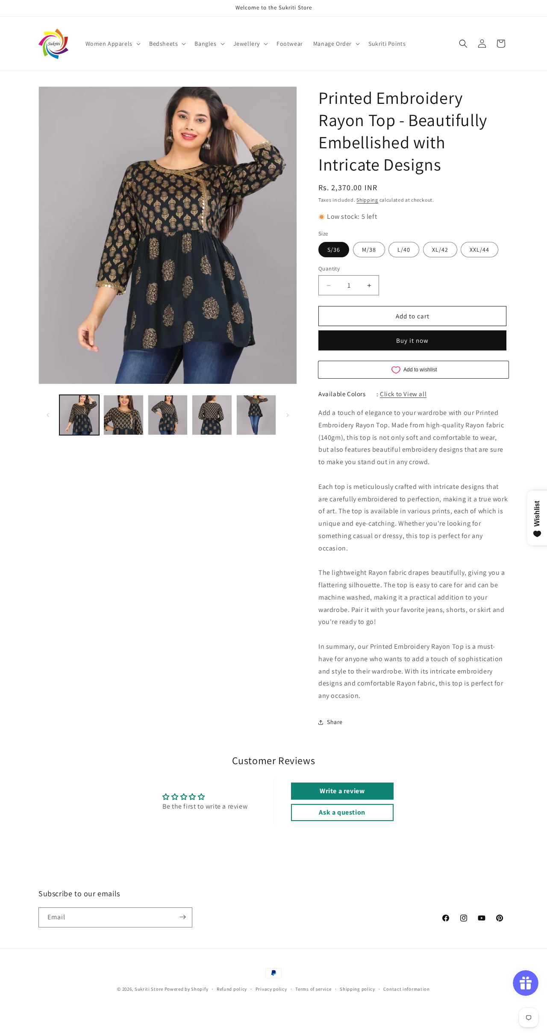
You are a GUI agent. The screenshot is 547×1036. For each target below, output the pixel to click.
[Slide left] (47, 415)
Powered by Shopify (187, 989)
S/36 (333, 249)
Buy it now (412, 340)
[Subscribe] (182, 917)
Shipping (367, 200)
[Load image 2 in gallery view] (123, 415)
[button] (112, 44)
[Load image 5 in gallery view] (256, 415)
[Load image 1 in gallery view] (79, 415)
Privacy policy (271, 989)
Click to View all (403, 394)
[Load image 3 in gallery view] (168, 415)
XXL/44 (479, 249)
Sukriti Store (149, 989)
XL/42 (440, 249)
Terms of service (313, 989)
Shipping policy (357, 989)
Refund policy (232, 989)
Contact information (406, 989)
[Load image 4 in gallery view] (212, 415)
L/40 (403, 249)
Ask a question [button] (342, 812)
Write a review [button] (342, 790)
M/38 (369, 249)
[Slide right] (287, 415)
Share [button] (335, 722)
